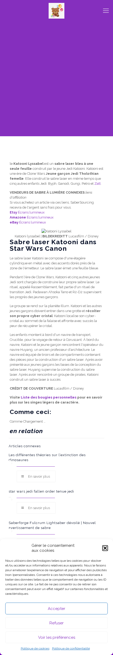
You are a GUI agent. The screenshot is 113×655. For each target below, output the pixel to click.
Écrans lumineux (27, 212)
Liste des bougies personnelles (48, 397)
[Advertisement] (56, 80)
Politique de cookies (35, 648)
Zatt (97, 183)
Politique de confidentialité (71, 648)
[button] (105, 548)
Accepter (56, 608)
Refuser (56, 623)
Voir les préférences (56, 637)
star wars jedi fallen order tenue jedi (41, 491)
